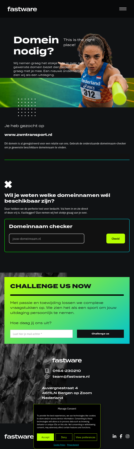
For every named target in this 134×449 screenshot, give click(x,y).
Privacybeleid (73, 444)
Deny (64, 437)
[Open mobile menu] (122, 9)
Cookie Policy (59, 444)
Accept (45, 437)
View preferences (85, 437)
